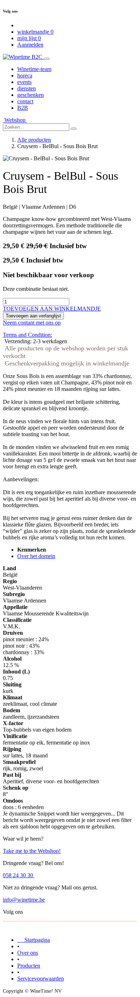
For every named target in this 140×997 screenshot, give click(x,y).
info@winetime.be (24, 900)
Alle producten (34, 140)
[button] (52, 309)
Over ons (27, 953)
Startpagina (33, 940)
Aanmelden (30, 45)
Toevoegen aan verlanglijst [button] (33, 315)
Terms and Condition (27, 335)
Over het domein (36, 556)
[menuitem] (34, 69)
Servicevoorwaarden (40, 978)
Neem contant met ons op (32, 323)
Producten (28, 966)
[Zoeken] (73, 129)
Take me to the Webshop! (32, 851)
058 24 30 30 (18, 875)
